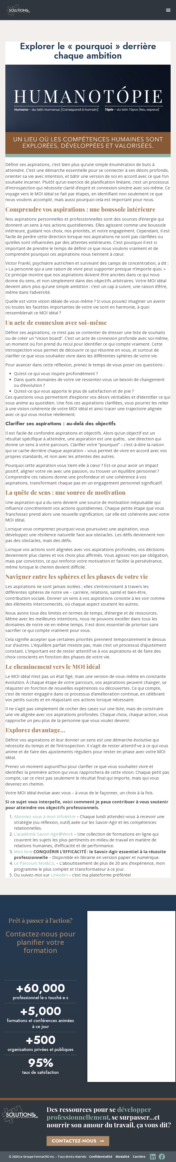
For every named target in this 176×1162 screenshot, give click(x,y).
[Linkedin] (153, 1156)
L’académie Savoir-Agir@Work (43, 834)
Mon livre (23, 851)
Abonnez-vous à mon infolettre (45, 816)
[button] (168, 10)
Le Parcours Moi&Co (34, 863)
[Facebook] (162, 1156)
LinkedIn (59, 875)
